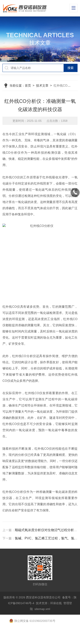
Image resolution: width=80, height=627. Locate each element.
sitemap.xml (42, 609)
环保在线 (56, 603)
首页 (28, 85)
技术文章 (42, 85)
